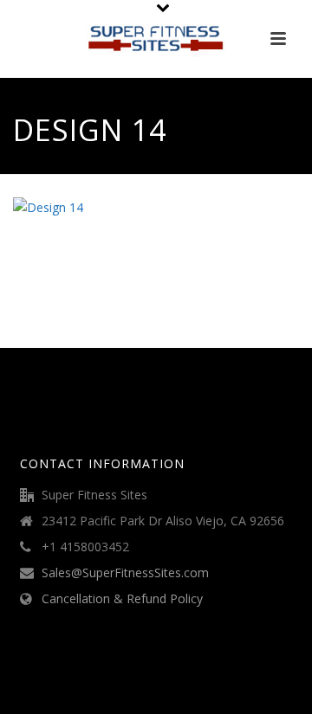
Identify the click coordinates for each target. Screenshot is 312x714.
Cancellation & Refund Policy (122, 599)
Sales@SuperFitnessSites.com (125, 573)
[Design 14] (48, 207)
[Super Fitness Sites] (156, 39)
